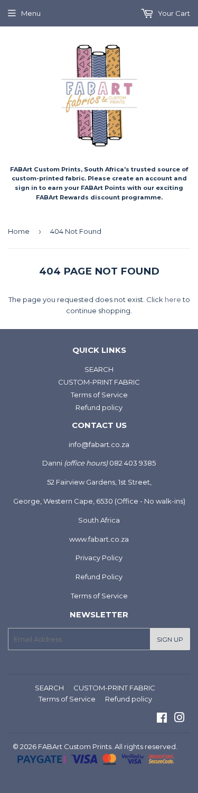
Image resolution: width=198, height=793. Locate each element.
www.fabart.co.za (99, 539)
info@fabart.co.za (99, 444)
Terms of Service (99, 394)
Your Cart (173, 13)
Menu (31, 13)
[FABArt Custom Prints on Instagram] (179, 719)
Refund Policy (99, 576)
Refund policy (99, 407)
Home (19, 231)
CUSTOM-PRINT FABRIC (99, 382)
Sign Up (170, 639)
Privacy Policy (99, 557)
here (173, 299)
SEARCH (99, 369)
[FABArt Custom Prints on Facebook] (161, 719)
